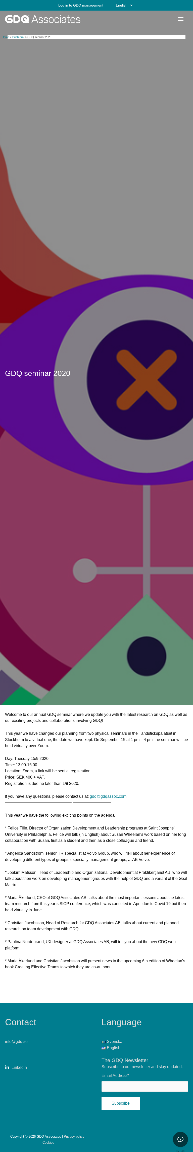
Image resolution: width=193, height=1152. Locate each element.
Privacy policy (74, 1136)
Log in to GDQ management (80, 5)
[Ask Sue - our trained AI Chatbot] (180, 1139)
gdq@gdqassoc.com (108, 796)
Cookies (48, 1142)
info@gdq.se (16, 1041)
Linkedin (19, 1067)
